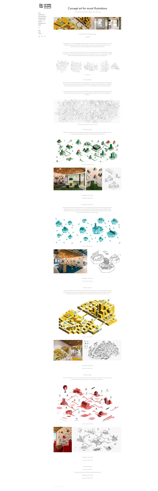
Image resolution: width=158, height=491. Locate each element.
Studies (39, 25)
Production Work (41, 14)
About (39, 32)
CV (39, 27)
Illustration (40, 21)
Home (39, 12)
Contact (39, 33)
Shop (39, 30)
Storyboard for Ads (42, 23)
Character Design (41, 19)
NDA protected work (42, 16)
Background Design (42, 18)
